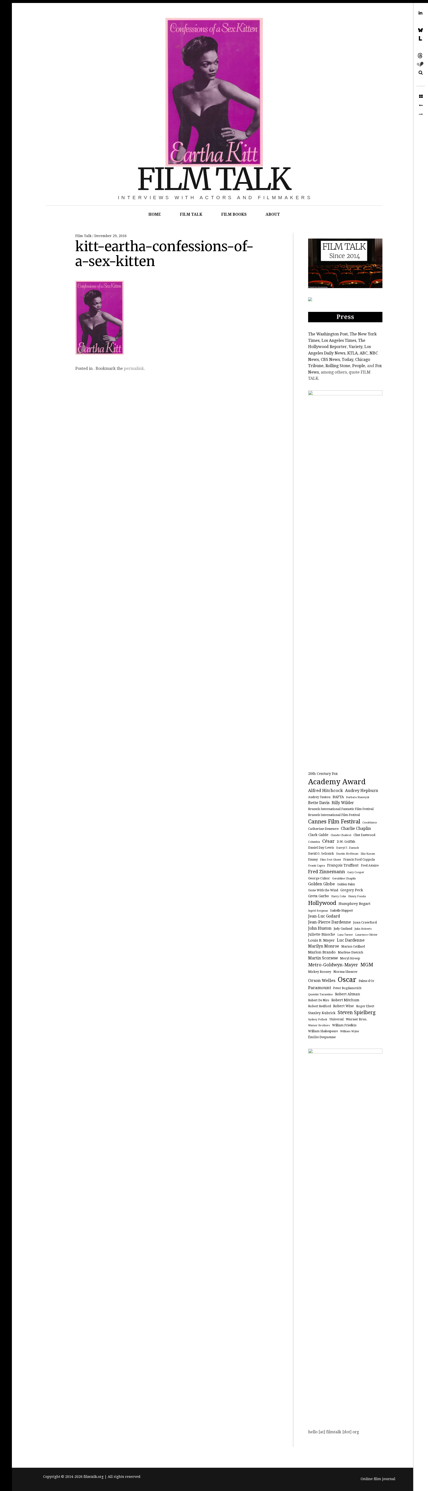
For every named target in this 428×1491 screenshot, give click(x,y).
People (358, 365)
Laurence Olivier (366, 934)
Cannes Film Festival (334, 821)
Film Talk (83, 236)
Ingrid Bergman (318, 910)
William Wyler (349, 1031)
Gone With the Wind (323, 890)
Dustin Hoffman (347, 853)
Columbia (314, 841)
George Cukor (319, 878)
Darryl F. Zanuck (347, 847)
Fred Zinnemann (326, 871)
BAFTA (338, 797)
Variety (355, 346)
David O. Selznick (321, 853)
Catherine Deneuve (323, 829)
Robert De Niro (318, 1000)
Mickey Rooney (319, 972)
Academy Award (337, 782)
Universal (336, 1019)
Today (347, 359)
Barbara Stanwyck (357, 797)
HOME (154, 214)
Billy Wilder (343, 802)
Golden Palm (346, 884)
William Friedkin (344, 1025)
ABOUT (273, 214)
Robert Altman (347, 994)
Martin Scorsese (323, 958)
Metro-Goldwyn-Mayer (333, 964)
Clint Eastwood (364, 835)
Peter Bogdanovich (347, 988)
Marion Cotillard (353, 946)
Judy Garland (343, 928)
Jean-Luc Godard (324, 916)
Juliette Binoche (321, 934)
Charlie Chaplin (356, 828)
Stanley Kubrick (321, 1013)
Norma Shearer (345, 972)
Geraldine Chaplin (344, 878)
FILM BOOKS (234, 214)
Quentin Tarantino (320, 994)
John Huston (319, 928)
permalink (134, 368)
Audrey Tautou (319, 797)
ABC (364, 353)
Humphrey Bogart (354, 903)
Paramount (319, 987)
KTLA (352, 353)
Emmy (313, 859)
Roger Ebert (365, 1006)
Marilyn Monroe (323, 946)
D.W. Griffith (346, 841)
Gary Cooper (355, 872)
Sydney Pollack (317, 1019)
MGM (366, 965)
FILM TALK (213, 179)
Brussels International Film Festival (334, 815)
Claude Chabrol (341, 835)
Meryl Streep (350, 958)
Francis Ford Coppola (359, 859)
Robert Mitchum (345, 1000)
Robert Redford (319, 1006)
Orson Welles (321, 980)
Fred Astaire (370, 865)
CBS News (330, 359)
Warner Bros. (356, 1019)
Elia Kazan (368, 853)
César (328, 841)
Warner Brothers (319, 1025)
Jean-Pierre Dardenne (329, 922)
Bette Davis (318, 802)
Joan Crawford (365, 922)
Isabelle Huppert (341, 910)
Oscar (347, 980)
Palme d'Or (366, 981)
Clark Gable (318, 835)
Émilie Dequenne (322, 1037)
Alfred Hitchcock (325, 790)
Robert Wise (343, 1006)
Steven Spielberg (356, 1012)
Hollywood (322, 903)
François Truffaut (343, 865)
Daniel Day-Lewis (321, 847)
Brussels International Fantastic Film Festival (341, 809)
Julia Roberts (363, 928)
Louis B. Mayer (321, 940)
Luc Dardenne (351, 940)
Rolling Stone (337, 365)
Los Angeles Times (338, 340)
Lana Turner (345, 934)
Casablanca (369, 822)
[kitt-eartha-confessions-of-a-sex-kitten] (420, 105)
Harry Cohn (338, 896)
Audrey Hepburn (361, 790)
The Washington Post (328, 334)
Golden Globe (321, 884)
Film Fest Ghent (330, 859)
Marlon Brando (322, 952)
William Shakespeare (323, 1031)
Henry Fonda (357, 896)
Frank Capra (316, 865)
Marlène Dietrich (350, 952)
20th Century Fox (323, 773)
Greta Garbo (318, 896)
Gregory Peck (351, 890)
